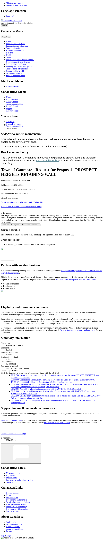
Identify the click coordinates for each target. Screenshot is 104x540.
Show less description (30, 225)
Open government (13, 511)
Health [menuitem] (8, 55)
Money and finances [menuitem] (14, 73)
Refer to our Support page (11, 420)
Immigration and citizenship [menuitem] (17, 46)
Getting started (12, 102)
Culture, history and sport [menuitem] (16, 64)
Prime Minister (12, 497)
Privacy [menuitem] (9, 531)
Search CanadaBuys (9, 23)
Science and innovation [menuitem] (15, 76)
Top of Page (6, 535)
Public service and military (16, 507)
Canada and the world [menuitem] (15, 71)
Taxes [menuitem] (8, 57)
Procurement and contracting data (19, 480)
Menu (6, 37)
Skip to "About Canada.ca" (17, 5)
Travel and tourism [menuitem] (13, 48)
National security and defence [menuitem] (18, 62)
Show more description (11, 225)
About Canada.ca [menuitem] (13, 527)
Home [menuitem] (8, 41)
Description (7, 213)
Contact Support (12, 493)
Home (8, 97)
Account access (12, 86)
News (8, 495)
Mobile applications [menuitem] (14, 524)
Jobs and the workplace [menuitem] (15, 44)
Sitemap (9, 482)
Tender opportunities (14, 104)
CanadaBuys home (13, 124)
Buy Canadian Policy (47, 160)
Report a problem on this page (14, 433)
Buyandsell (10, 475)
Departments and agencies (16, 500)
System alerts (11, 478)
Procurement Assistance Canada (57, 423)
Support (9, 108)
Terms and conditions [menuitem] (14, 529)
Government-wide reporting (17, 509)
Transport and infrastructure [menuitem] (17, 69)
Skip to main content (14, 3)
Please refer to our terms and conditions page (77, 330)
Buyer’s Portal (12, 106)
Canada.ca (10, 122)
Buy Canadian (12, 99)
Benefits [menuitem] (9, 53)
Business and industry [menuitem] (15, 50)
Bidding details (9, 286)
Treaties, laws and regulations (18, 502)
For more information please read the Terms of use (76, 279)
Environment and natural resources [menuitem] (20, 60)
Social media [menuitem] (11, 522)
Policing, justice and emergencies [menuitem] (19, 66)
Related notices (9, 288)
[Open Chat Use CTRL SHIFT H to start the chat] (21, 453)
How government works (16, 504)
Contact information (11, 284)
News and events (13, 473)
